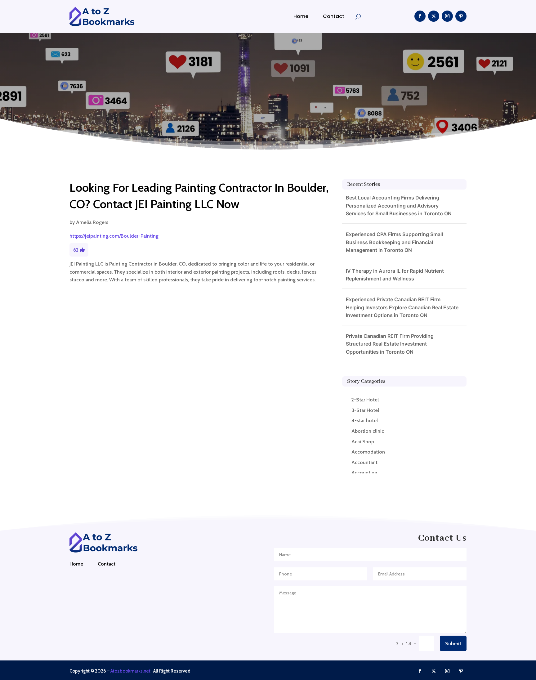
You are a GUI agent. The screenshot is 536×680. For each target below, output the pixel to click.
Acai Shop (362, 442)
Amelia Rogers (92, 222)
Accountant (364, 462)
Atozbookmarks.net (130, 671)
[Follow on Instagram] (447, 16)
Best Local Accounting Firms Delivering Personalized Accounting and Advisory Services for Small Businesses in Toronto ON (399, 206)
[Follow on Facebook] (420, 16)
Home (300, 16)
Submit (453, 643)
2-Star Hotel (365, 400)
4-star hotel (364, 420)
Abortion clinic (367, 431)
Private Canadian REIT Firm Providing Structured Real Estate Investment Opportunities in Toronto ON (390, 344)
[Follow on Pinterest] (461, 16)
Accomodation (368, 452)
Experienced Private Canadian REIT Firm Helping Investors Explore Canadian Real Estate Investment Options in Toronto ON (402, 307)
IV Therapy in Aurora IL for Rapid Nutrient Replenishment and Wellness (395, 275)
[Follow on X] (433, 16)
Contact (333, 16)
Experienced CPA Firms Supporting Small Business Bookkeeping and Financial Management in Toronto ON (394, 242)
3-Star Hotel (365, 410)
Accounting (364, 473)
